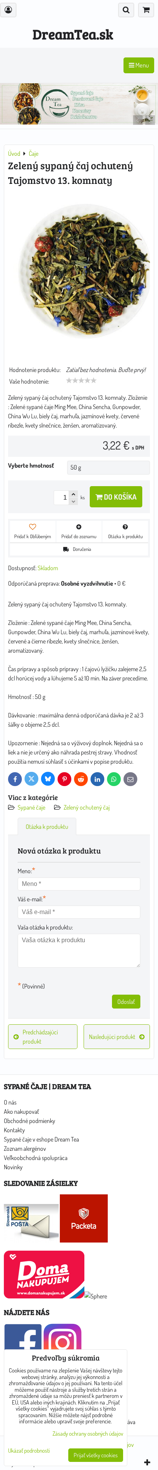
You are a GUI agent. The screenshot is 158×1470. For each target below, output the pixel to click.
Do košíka (119, 497)
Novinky (13, 1167)
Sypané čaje (31, 807)
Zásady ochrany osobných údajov (88, 1433)
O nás (10, 1102)
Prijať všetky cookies (96, 1455)
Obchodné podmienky (29, 1121)
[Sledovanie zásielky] (31, 1240)
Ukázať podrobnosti (29, 1451)
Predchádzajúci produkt (40, 1036)
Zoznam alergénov (25, 1148)
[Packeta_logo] (84, 1240)
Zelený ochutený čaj (87, 807)
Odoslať (126, 1001)
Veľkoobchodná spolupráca (35, 1158)
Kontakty (14, 1130)
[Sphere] (95, 1296)
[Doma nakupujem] (44, 1296)
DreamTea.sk (73, 33)
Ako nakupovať (21, 1111)
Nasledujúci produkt (112, 1037)
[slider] (81, 380)
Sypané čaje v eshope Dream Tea (41, 1139)
